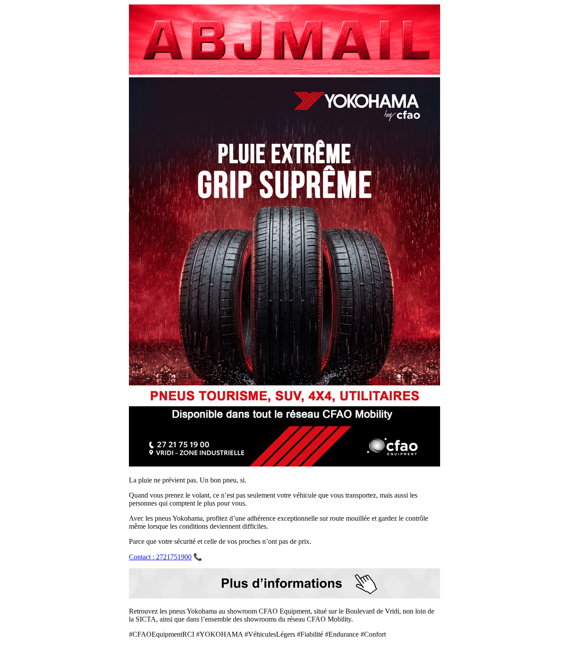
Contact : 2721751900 (160, 557)
